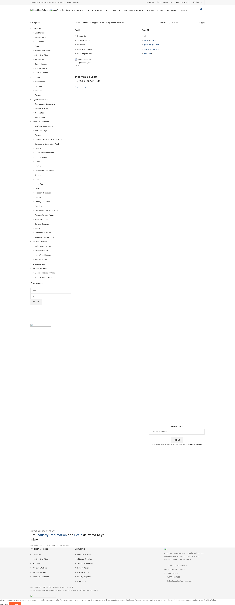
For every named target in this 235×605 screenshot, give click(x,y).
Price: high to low (84, 53)
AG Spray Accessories (44, 126)
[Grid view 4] (193, 23)
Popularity (81, 36)
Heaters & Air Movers (41, 55)
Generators (39, 113)
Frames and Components (45, 170)
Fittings (38, 166)
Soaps (37, 46)
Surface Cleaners (42, 224)
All (145, 36)
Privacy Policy (83, 568)
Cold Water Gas (41, 250)
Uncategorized (39, 264)
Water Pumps (40, 117)
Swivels (38, 228)
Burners (38, 135)
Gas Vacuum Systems (43, 277)
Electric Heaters (41, 68)
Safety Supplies (41, 219)
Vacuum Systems (40, 268)
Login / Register (83, 577)
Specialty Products (43, 50)
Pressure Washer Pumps (44, 215)
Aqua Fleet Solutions (52, 587)
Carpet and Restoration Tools (47, 144)
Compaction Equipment (45, 104)
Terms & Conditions (85, 563)
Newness (81, 45)
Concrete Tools (41, 108)
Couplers (38, 148)
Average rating (83, 40)
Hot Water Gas (41, 259)
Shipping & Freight (84, 559)
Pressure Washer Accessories (46, 210)
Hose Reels (39, 184)
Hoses (37, 188)
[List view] (184, 23)
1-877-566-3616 (72, 2)
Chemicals (37, 28)
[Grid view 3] (188, 23)
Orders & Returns (84, 554)
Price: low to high (84, 49)
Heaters (38, 86)
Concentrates (40, 37)
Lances (38, 197)
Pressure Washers (40, 241)
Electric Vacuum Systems (45, 273)
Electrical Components (44, 153)
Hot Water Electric (43, 255)
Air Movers (39, 59)
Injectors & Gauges (43, 193)
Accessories (40, 81)
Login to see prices (82, 87)
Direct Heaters (41, 64)
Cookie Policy (83, 572)
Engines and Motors (43, 157)
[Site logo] (40, 10)
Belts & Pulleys (41, 130)
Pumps (37, 95)
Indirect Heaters (41, 73)
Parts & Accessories (41, 121)
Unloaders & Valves (43, 233)
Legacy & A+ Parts (42, 201)
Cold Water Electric (43, 246)
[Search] (204, 10)
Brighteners (39, 33)
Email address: (177, 426)
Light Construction (40, 99)
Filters (37, 161)
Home (77, 22)
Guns (37, 179)
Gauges (38, 175)
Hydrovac (37, 77)
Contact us (81, 581)
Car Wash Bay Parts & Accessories (48, 139)
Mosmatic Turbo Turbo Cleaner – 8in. (88, 78)
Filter (36, 302)
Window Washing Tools (44, 237)
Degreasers (39, 41)
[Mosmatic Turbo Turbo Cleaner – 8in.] (90, 61)
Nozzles (38, 90)
